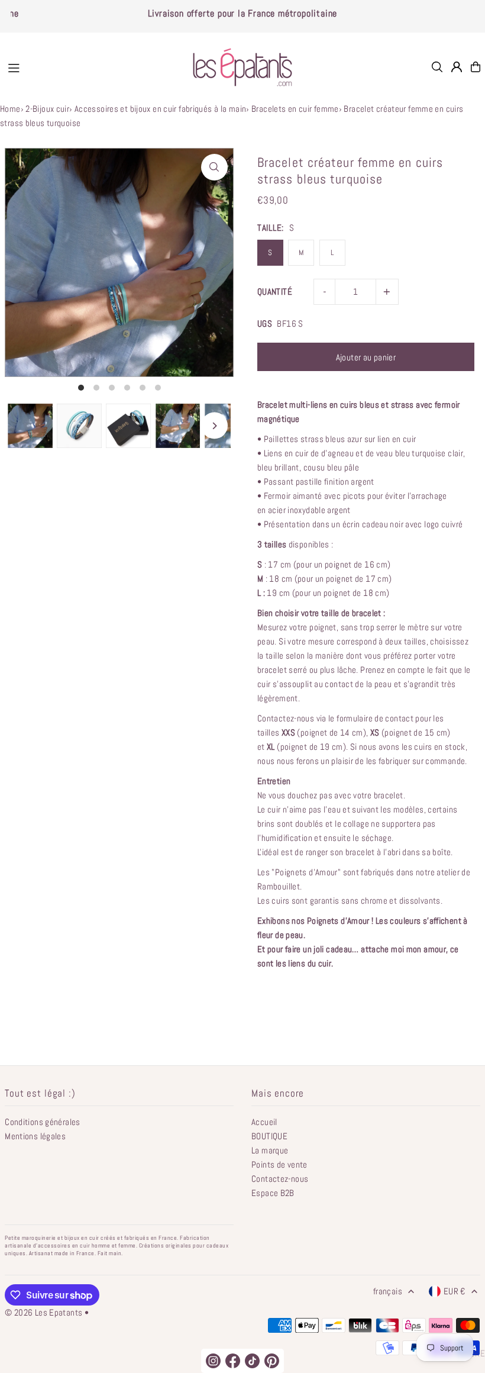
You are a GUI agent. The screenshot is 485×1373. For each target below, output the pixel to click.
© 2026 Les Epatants (43, 1312)
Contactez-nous (279, 1178)
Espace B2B (273, 1192)
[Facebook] (232, 1361)
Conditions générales (42, 1121)
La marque (269, 1150)
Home (10, 108)
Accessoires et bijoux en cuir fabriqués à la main (160, 108)
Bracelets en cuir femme (295, 108)
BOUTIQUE (269, 1136)
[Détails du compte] (456, 67)
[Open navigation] (89, 66)
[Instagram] (213, 1361)
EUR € (454, 1291)
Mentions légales (35, 1136)
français (387, 1291)
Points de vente (279, 1164)
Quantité (274, 291)
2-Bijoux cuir (47, 108)
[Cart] (475, 67)
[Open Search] (437, 67)
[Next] (214, 425)
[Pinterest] (272, 1361)
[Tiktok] (252, 1361)
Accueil (264, 1121)
